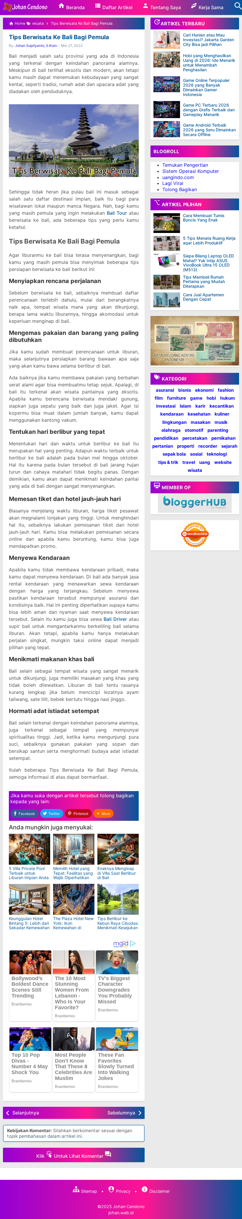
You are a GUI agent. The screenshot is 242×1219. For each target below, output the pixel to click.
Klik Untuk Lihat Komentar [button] (70, 1156)
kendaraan (172, 414)
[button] (103, 813)
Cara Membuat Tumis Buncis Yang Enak (204, 217)
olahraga (171, 430)
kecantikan (222, 406)
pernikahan (223, 438)
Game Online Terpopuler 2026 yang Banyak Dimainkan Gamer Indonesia (206, 87)
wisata (195, 470)
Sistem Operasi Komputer (190, 171)
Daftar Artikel (117, 7)
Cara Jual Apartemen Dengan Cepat (203, 297)
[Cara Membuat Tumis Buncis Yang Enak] (168, 223)
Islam (185, 406)
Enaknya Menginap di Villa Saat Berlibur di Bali (116, 873)
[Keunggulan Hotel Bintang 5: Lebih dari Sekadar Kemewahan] (29, 899)
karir (200, 406)
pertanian (162, 446)
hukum (227, 398)
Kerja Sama (210, 7)
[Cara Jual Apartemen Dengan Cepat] (168, 299)
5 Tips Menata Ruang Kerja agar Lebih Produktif (209, 240)
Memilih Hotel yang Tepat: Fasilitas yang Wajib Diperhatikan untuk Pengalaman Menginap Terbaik (73, 877)
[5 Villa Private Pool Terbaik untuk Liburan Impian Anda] (29, 849)
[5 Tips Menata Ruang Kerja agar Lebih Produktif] (168, 243)
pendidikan (166, 438)
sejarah (229, 446)
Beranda (75, 7)
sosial (196, 454)
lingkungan (174, 422)
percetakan (194, 438)
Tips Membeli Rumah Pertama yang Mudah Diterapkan (204, 281)
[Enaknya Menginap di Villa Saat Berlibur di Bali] (118, 849)
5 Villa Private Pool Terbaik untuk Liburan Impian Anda (29, 873)
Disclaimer (159, 1191)
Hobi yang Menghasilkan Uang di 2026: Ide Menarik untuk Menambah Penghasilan (209, 62)
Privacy (122, 1191)
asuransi (165, 390)
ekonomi (204, 390)
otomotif (194, 430)
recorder (207, 446)
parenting (217, 430)
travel (188, 462)
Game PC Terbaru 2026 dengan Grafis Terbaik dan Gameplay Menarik (209, 109)
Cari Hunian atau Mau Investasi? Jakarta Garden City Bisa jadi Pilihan (208, 39)
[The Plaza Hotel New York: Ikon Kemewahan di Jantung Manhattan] (73, 899)
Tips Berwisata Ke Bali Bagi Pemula (59, 37)
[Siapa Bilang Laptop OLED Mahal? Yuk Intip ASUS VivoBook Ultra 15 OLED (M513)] (168, 261)
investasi (166, 406)
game (196, 398)
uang (204, 462)
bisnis (184, 390)
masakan (200, 422)
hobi (211, 398)
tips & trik (168, 462)
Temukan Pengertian (185, 165)
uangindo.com (178, 177)
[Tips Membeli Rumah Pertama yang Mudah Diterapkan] (168, 282)
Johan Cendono (129, 1206)
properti (185, 446)
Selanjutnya (25, 1113)
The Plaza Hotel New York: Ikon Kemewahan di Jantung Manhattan (73, 925)
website (223, 462)
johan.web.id (121, 1212)
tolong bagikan (117, 795)
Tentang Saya (165, 7)
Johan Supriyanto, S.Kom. (36, 45)
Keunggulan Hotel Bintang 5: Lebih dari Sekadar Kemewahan (29, 923)
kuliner (222, 414)
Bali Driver (115, 619)
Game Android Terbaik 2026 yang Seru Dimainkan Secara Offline (209, 130)
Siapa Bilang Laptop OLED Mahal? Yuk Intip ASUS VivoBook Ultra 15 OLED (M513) (208, 263)
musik (221, 422)
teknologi (217, 454)
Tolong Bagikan (179, 189)
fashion (226, 390)
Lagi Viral (172, 183)
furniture (176, 398)
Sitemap (88, 1191)
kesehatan (199, 414)
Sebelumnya (121, 1113)
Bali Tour (117, 213)
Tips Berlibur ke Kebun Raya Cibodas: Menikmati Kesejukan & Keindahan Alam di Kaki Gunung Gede (118, 927)
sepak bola (174, 454)
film (159, 398)
